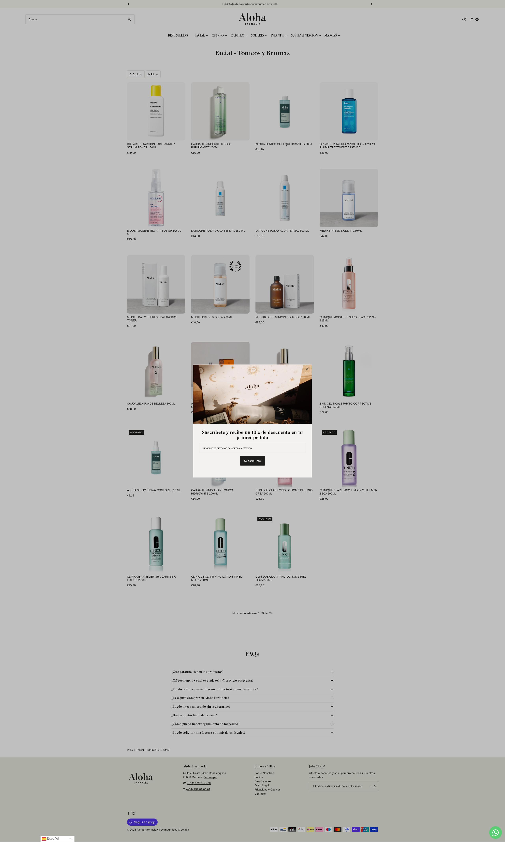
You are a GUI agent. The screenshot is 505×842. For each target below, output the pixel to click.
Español (52, 838)
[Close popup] (307, 368)
